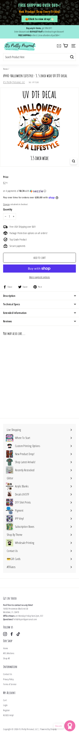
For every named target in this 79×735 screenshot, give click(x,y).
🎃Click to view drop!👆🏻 (39, 19)
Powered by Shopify (48, 729)
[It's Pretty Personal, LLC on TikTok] (18, 634)
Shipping (6, 204)
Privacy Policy (8, 679)
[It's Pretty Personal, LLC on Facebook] (12, 634)
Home (5, 68)
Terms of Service (10, 684)
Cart (5, 700)
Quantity (7, 209)
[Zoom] (73, 161)
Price (6, 177)
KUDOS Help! (8, 715)
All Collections (8, 653)
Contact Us (7, 674)
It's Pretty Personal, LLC (14, 82)
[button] (39, 191)
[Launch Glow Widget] (69, 725)
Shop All (6, 658)
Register (6, 710)
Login (5, 705)
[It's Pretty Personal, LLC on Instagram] (5, 634)
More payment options (39, 277)
